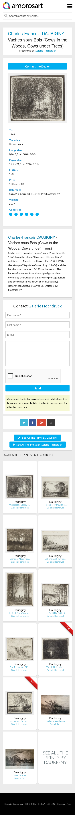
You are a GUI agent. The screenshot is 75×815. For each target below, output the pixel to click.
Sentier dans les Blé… (19, 667)
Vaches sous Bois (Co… (19, 504)
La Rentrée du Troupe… (19, 613)
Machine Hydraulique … (55, 504)
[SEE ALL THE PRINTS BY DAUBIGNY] (55, 780)
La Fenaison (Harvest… (55, 558)
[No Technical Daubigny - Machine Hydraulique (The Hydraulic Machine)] (55, 482)
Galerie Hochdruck (45, 50)
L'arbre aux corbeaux (55, 721)
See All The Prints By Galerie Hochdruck (39, 444)
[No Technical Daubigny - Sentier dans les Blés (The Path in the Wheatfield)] (19, 644)
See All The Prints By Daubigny (39, 437)
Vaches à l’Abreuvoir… (20, 558)
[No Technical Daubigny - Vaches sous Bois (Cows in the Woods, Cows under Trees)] (19, 482)
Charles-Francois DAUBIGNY (36, 33)
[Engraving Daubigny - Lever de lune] (19, 752)
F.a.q (69, 804)
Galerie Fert (55, 724)
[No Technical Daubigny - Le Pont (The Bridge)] (55, 590)
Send (37, 388)
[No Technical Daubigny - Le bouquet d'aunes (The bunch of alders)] (19, 698)
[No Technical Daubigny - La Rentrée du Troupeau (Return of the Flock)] (19, 590)
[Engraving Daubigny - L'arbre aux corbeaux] (55, 698)
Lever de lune (19, 775)
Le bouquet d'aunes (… (19, 721)
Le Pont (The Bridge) (55, 613)
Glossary (61, 804)
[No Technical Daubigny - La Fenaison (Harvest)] (55, 536)
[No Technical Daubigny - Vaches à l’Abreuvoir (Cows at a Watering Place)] (19, 536)
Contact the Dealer (37, 66)
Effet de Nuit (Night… (55, 667)
